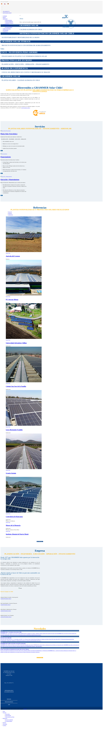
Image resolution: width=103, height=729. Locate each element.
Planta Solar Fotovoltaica (8, 134)
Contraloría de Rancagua (14, 516)
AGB (9, 704)
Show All (10, 211)
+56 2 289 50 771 (6, 11)
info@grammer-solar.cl (7, 12)
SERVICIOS (5, 18)
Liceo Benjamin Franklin (14, 430)
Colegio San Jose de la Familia (16, 386)
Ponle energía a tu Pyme (9, 716)
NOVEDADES (5, 30)
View (9, 253)
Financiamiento (5, 157)
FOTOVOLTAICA (8, 20)
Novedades (5, 724)
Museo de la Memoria (13, 525)
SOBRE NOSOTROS (7, 28)
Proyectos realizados (9, 719)
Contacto (4, 725)
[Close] (20, 15)
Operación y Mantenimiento (9, 179)
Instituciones (10, 214)
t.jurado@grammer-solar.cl (5, 604)
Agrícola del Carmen (13, 256)
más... (1, 150)
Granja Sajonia (11, 473)
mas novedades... (40, 657)
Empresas (10, 213)
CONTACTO (5, 31)
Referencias (5, 718)
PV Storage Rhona (8, 27)
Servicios (4, 712)
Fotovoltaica (7, 714)
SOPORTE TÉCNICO (9, 23)
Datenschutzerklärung (9, 701)
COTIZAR (5, 16)
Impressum (9, 698)
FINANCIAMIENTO (9, 21)
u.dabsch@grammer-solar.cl (5, 610)
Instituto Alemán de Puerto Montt (17, 534)
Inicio (4, 711)
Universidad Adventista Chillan (16, 343)
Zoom (7, 253)
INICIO (4, 17)
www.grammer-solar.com (9, 691)
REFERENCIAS (6, 24)
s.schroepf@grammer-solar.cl (5, 616)
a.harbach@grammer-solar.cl (5, 598)
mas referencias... (40, 541)
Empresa (4, 722)
